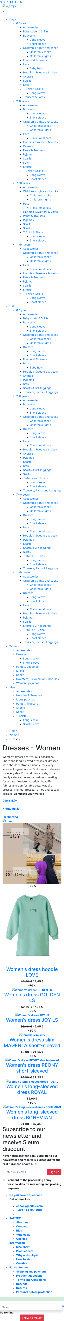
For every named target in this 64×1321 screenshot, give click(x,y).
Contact (21, 1226)
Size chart (23, 1247)
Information (17, 1242)
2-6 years (22, 101)
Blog (19, 1230)
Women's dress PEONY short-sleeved (32, 1068)
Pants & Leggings (27, 666)
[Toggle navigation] (7, 15)
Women (14, 646)
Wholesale (23, 1234)
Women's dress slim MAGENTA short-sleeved (32, 1042)
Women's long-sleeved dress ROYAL (32, 1089)
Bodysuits (29, 35)
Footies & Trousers (35, 60)
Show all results (32, 1317)
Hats (26, 64)
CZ (6, 2)
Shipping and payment (31, 1271)
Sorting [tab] (13, 817)
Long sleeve (37, 39)
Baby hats (36, 68)
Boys (12, 19)
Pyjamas (28, 154)
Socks (20, 675)
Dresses (28, 347)
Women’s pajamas (27, 683)
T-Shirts (21, 716)
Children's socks (40, 52)
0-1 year (21, 23)
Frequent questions (29, 1275)
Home (13, 731)
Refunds (21, 1283)
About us (22, 1222)
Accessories (31, 27)
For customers (19, 1267)
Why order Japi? (27, 1255)
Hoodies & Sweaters (29, 695)
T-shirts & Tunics (34, 556)
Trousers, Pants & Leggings (40, 392)
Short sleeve (38, 43)
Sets (26, 84)
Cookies (21, 1238)
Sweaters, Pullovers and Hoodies (37, 679)
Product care (24, 1251)
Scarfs (27, 80)
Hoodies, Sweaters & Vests (40, 72)
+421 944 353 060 (29, 1210)
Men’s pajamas (25, 699)
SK (1, 2)
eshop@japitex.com (29, 1206)
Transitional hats (40, 138)
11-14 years (23, 244)
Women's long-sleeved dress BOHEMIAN (32, 1115)
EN (20, 2)
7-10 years (23, 183)
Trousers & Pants (34, 97)
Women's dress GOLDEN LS (32, 997)
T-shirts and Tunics (35, 478)
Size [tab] (5, 817)
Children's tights (40, 56)
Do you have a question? (25, 1195)
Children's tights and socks (40, 48)
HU (11, 2)
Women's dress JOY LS (32, 1020)
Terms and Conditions (31, 1279)
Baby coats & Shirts (35, 31)
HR (16, 2)
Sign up (54, 1172)
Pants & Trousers (34, 150)
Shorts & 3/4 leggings (37, 388)
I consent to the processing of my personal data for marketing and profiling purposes (34, 1184)
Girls (12, 306)
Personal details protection (34, 1292)
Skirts (27, 474)
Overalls (28, 76)
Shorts (27, 166)
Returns (21, 1288)
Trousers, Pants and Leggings (42, 490)
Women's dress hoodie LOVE (32, 972)
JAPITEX (15, 1218)
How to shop (24, 1259)
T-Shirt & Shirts (33, 89)
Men (12, 687)
